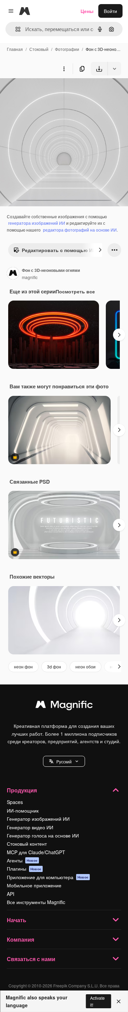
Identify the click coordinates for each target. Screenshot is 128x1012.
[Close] (118, 1001)
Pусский (64, 761)
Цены (87, 11)
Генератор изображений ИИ (38, 818)
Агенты (22, 860)
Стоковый (38, 49)
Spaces (15, 802)
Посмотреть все (75, 291)
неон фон (23, 666)
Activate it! (97, 1001)
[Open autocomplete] (15, 29)
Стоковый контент (27, 843)
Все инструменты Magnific (36, 902)
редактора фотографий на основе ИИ (80, 230)
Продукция (22, 790)
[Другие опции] (64, 68)
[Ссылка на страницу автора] (13, 274)
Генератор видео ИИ (30, 827)
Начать (16, 920)
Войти (110, 11)
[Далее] (100, 250)
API (10, 893)
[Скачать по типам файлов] (114, 68)
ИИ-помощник (23, 810)
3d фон (54, 666)
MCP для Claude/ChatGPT (36, 852)
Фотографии (67, 49)
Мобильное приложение (34, 885)
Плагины (24, 868)
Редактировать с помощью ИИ (59, 250)
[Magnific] (64, 706)
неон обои (85, 666)
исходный (45, 91)
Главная (15, 49)
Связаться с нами (31, 959)
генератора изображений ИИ (36, 223)
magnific (30, 277)
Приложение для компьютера (47, 877)
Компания (20, 939)
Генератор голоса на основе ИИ (43, 835)
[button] (64, 761)
